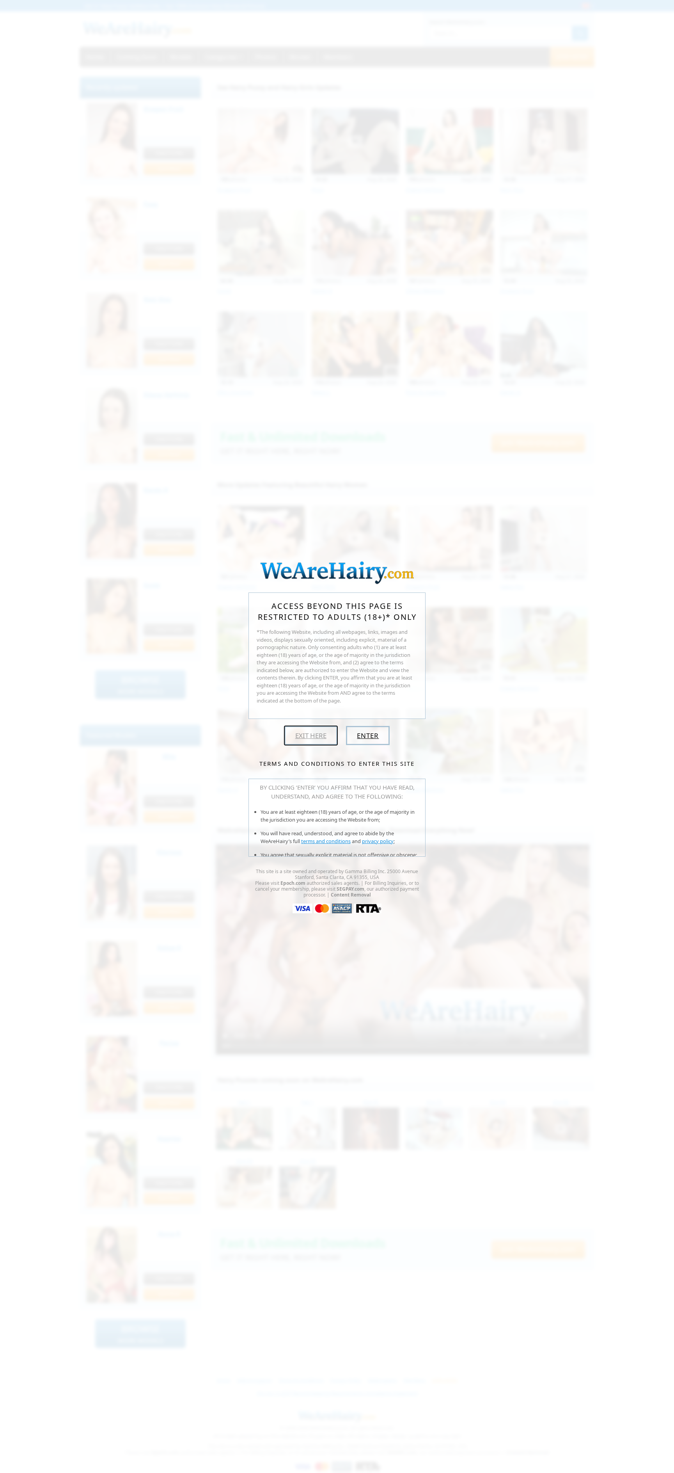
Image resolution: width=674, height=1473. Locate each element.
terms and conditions (326, 841)
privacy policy (378, 841)
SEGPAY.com (350, 889)
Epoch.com (292, 883)
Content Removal (351, 895)
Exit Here (310, 735)
